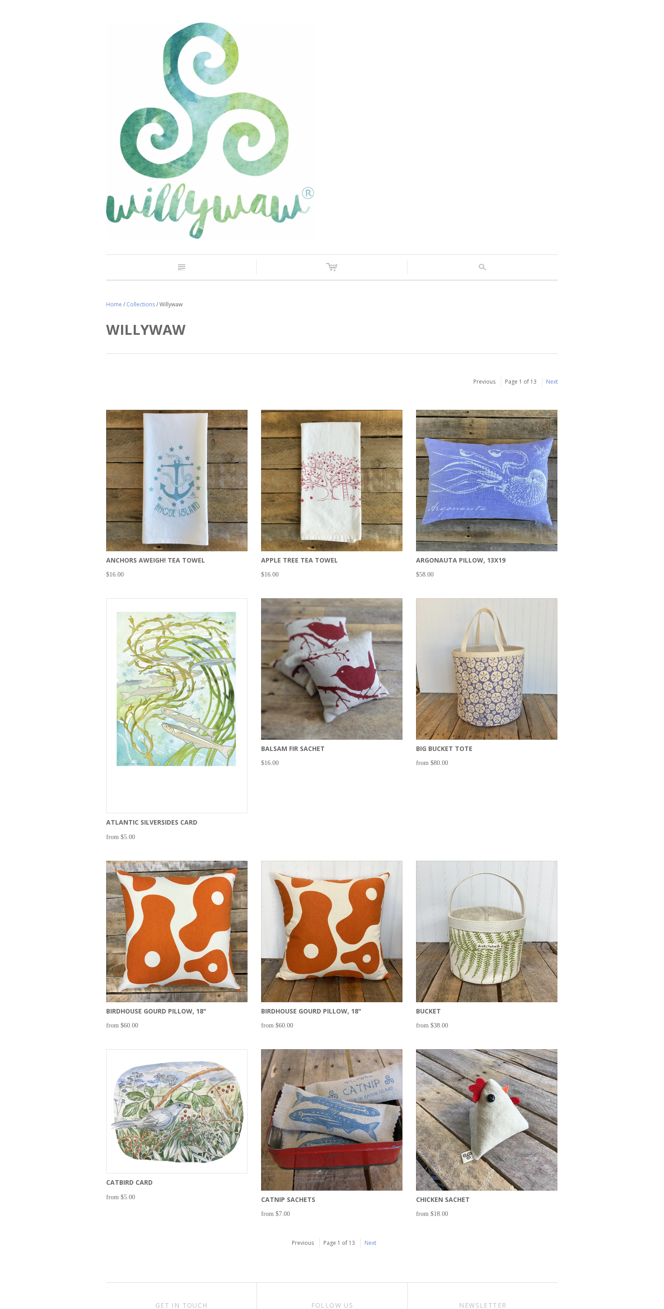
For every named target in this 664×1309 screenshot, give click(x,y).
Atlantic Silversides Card (151, 822)
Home (114, 304)
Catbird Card (129, 1182)
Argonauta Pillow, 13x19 (460, 560)
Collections (140, 304)
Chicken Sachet (443, 1199)
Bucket (428, 1011)
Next (552, 381)
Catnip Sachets (288, 1199)
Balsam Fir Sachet (293, 748)
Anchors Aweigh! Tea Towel (155, 560)
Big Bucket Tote (444, 748)
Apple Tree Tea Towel (299, 560)
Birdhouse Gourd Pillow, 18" (156, 1011)
